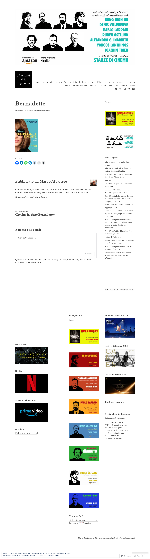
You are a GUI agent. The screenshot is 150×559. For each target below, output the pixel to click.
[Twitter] (120, 88)
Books (67, 86)
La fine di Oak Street (113, 237)
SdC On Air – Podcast (118, 86)
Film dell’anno (98, 82)
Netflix (111, 82)
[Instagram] (124, 88)
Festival (93, 86)
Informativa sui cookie (51, 555)
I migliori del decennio (79, 82)
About (132, 86)
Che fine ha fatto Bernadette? (35, 213)
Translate (87, 523)
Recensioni (47, 82)
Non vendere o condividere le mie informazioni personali (115, 538)
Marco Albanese (44, 111)
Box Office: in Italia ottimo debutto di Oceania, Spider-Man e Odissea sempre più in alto (119, 198)
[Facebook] (115, 88)
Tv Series (131, 82)
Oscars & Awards (80, 86)
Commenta (88, 254)
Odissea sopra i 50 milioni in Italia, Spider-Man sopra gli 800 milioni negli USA (119, 213)
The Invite (109, 181)
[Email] (133, 88)
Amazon (120, 82)
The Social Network (114, 402)
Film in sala (61, 82)
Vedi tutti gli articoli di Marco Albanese (31, 197)
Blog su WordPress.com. (86, 538)
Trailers (102, 86)
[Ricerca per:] (115, 102)
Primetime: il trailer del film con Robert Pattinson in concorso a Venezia (118, 255)
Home (37, 82)
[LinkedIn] (129, 88)
